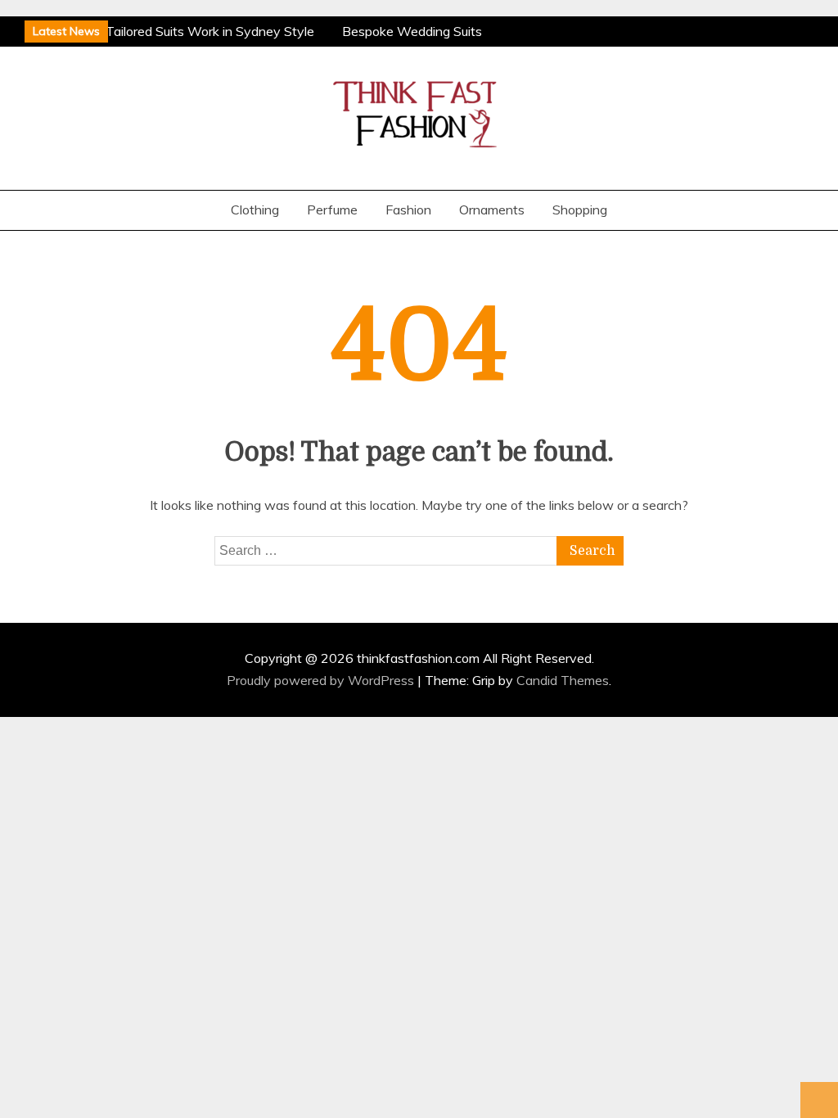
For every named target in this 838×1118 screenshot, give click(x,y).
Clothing (255, 209)
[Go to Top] (819, 1100)
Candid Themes (562, 680)
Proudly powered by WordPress (322, 680)
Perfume (332, 209)
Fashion (408, 209)
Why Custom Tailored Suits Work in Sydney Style (171, 31)
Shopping (579, 209)
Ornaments (492, 209)
